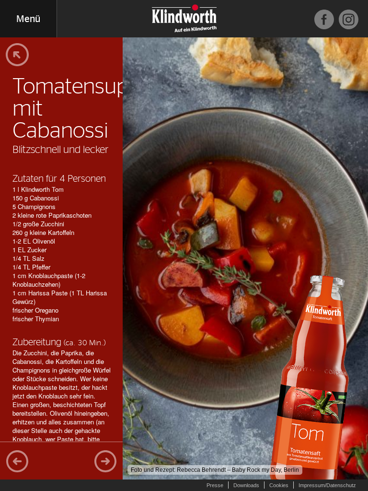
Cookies (278, 485)
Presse (215, 485)
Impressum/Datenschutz (327, 485)
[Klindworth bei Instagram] (348, 19)
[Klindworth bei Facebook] (324, 19)
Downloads (246, 485)
